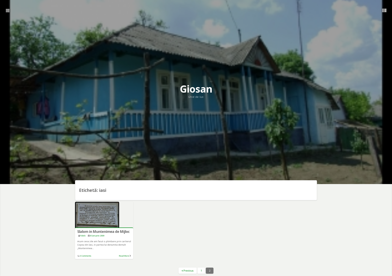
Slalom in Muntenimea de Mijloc (103, 231)
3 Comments (85, 255)
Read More (124, 255)
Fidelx (83, 235)
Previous (188, 270)
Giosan (196, 88)
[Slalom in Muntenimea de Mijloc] (104, 215)
